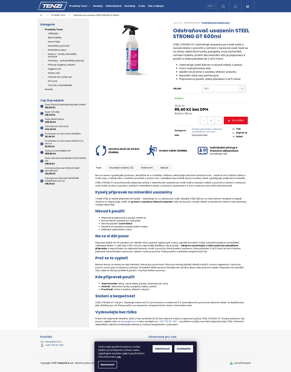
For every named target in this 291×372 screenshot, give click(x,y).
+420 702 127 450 (167, 321)
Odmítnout (162, 348)
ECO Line (52, 81)
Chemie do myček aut (60, 76)
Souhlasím (184, 348)
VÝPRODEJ (53, 33)
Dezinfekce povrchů (58, 45)
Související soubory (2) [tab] (121, 167)
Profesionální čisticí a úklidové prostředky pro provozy (207, 130)
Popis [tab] (99, 167)
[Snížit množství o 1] (203, 120)
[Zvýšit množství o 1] (218, 120)
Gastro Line (54, 73)
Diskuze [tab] (164, 167)
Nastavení (107, 364)
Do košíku (238, 120)
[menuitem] (80, 6)
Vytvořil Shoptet (242, 363)
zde (119, 357)
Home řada (54, 41)
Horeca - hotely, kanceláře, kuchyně (62, 55)
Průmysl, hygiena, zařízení (61, 64)
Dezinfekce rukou (57, 49)
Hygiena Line (54, 68)
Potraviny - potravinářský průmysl (66, 60)
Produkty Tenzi (54, 29)
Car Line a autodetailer (60, 85)
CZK (210, 5)
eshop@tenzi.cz (129, 321)
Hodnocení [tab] (147, 167)
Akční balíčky (55, 37)
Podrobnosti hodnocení (216, 22)
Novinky (49, 89)
